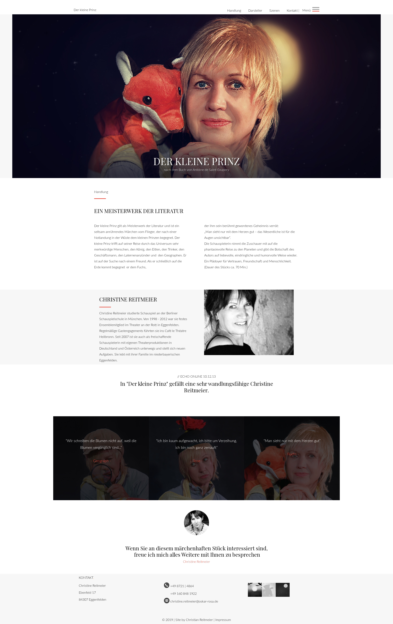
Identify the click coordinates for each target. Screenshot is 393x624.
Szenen (274, 10)
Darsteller (255, 10)
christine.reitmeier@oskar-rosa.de (194, 601)
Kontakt (292, 10)
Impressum (223, 620)
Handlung (234, 10)
